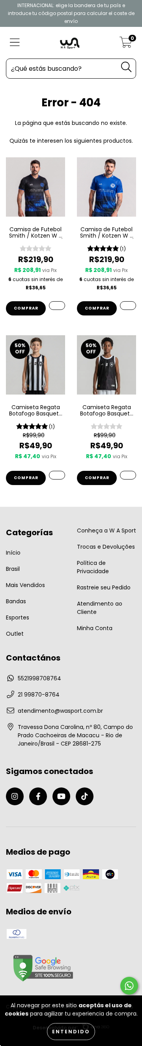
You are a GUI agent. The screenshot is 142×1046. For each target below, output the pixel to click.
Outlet (15, 634)
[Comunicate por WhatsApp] (129, 986)
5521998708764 (39, 678)
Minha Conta (94, 628)
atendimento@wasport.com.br (60, 711)
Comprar (26, 308)
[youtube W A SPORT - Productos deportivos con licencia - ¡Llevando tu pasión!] (61, 796)
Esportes (17, 617)
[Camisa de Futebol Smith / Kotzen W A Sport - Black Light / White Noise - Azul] (128, 305)
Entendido (71, 1031)
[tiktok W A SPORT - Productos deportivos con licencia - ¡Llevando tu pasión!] (84, 796)
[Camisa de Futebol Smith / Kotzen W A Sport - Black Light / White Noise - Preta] (57, 305)
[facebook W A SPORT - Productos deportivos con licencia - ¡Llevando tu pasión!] (38, 796)
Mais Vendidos (25, 585)
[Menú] (15, 43)
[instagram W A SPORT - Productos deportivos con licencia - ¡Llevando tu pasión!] (15, 796)
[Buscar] (126, 67)
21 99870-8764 (39, 695)
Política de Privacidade (93, 567)
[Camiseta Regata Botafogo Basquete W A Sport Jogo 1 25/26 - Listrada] (57, 475)
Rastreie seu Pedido (104, 587)
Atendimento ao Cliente (99, 608)
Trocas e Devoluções (106, 547)
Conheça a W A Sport (106, 530)
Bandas (16, 601)
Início (13, 553)
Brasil (13, 569)
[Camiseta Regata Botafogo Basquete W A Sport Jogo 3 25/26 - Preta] (128, 475)
